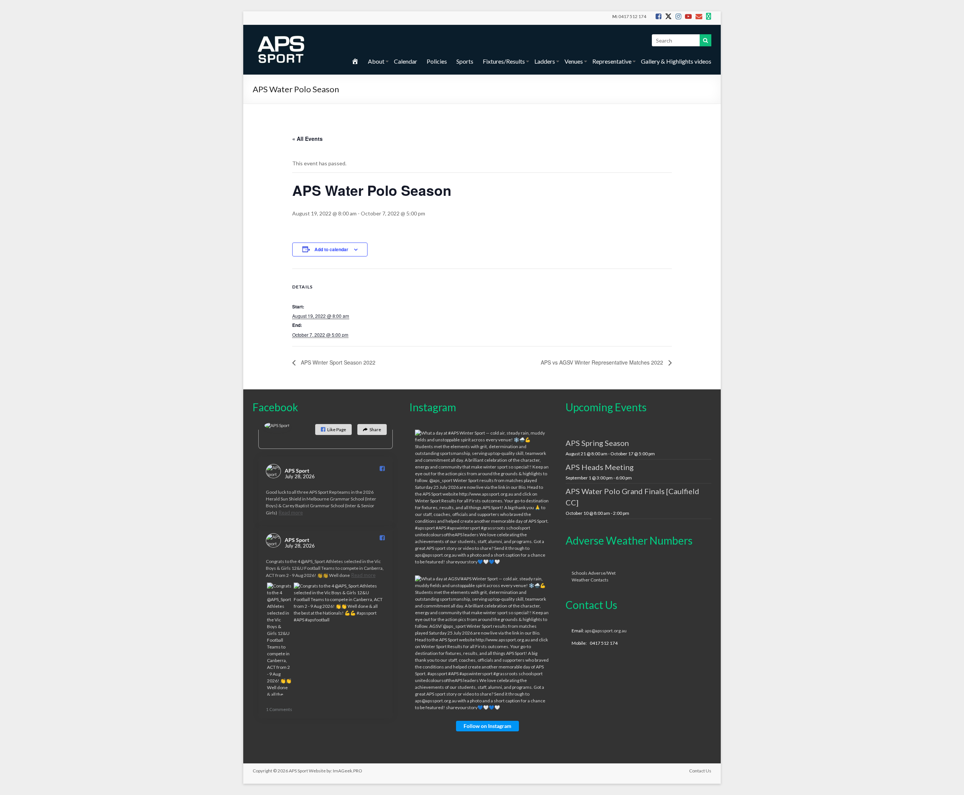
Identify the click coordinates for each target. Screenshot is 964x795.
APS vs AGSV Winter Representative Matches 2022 (603, 362)
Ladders (544, 61)
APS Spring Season (597, 442)
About (376, 61)
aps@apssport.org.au (606, 630)
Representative (611, 61)
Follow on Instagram (487, 726)
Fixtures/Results (504, 61)
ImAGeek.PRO (347, 771)
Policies (437, 61)
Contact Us (700, 771)
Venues (573, 61)
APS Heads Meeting (600, 467)
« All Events (307, 138)
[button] (333, 429)
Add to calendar (331, 249)
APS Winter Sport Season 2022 (337, 362)
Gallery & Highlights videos (676, 61)
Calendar (405, 61)
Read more (291, 513)
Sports (464, 61)
